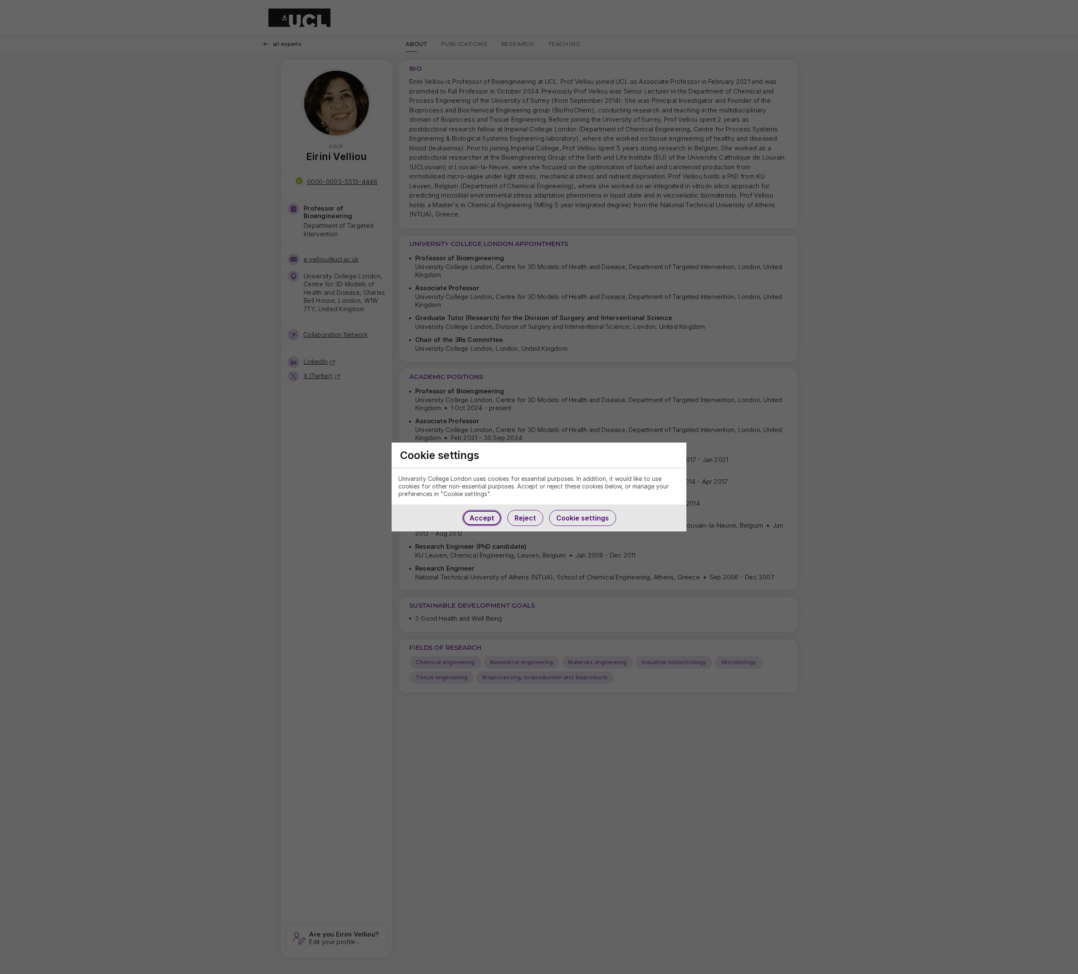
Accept (482, 518)
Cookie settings (582, 518)
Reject (525, 518)
